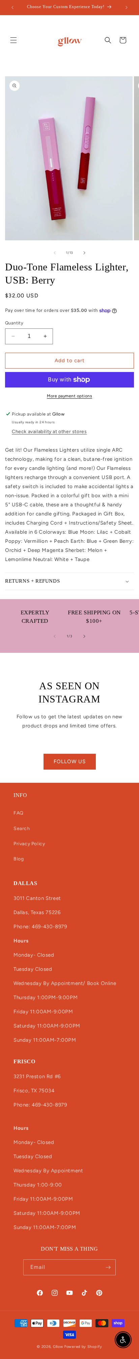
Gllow (58, 1346)
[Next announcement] (126, 7)
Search (21, 828)
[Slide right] (84, 252)
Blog (18, 859)
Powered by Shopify (83, 1346)
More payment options (69, 396)
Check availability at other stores (49, 431)
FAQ (18, 813)
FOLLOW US (70, 761)
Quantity (14, 322)
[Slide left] (54, 252)
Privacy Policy (29, 844)
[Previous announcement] (12, 7)
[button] (13, 40)
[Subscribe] (108, 1267)
